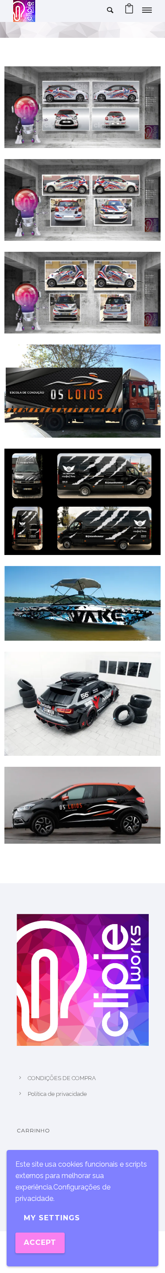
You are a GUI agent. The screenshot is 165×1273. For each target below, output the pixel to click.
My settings (52, 1218)
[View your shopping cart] (129, 10)
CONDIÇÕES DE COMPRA (62, 1078)
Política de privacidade (57, 1094)
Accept (40, 1242)
